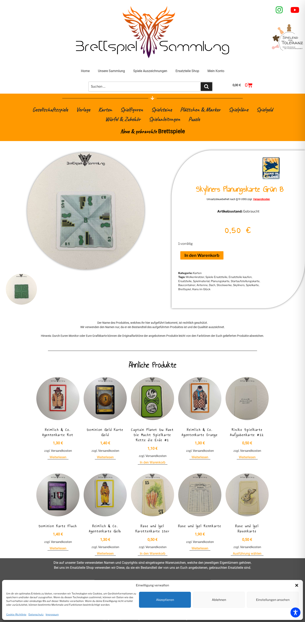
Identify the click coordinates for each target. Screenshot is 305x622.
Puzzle (194, 119)
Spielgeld (264, 109)
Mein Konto (215, 71)
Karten (105, 109)
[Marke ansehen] (271, 178)
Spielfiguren (131, 109)
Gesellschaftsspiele (50, 109)
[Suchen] (206, 86)
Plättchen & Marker (200, 109)
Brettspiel (184, 289)
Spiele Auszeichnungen (150, 71)
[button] (297, 585)
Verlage (83, 109)
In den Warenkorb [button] (152, 462)
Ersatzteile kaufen (240, 277)
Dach (212, 285)
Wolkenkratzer (195, 277)
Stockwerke (224, 285)
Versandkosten (261, 199)
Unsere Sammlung (111, 71)
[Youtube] (295, 10)
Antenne (202, 285)
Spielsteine (161, 109)
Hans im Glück (201, 289)
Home (85, 71)
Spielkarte (252, 285)
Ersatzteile (185, 281)
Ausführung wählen (247, 554)
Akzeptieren (165, 600)
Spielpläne (238, 109)
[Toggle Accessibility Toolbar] (295, 612)
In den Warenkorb (201, 255)
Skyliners (239, 285)
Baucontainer (186, 285)
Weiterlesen (58, 457)
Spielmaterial (201, 281)
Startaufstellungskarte (245, 281)
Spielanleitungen (164, 119)
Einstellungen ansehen (273, 600)
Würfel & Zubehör (122, 119)
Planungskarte (220, 281)
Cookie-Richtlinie (16, 614)
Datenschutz (36, 614)
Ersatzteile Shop (187, 71)
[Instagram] (279, 10)
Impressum (52, 614)
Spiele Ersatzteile (216, 277)
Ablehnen (219, 600)
